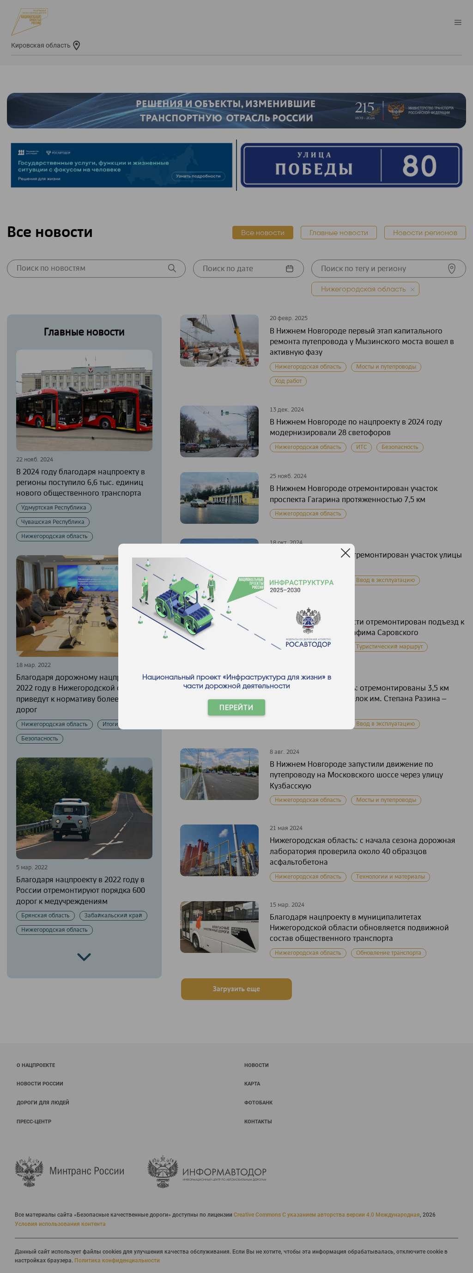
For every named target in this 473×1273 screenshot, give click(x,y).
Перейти (236, 707)
